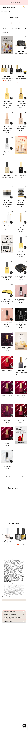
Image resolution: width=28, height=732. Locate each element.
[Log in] (24, 7)
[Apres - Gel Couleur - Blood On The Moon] (7, 387)
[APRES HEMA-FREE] (21, 435)
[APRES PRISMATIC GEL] (7, 45)
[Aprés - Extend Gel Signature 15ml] (21, 93)
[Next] (25, 534)
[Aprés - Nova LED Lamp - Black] (21, 268)
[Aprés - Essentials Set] (7, 68)
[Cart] (26, 7)
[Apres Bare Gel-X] (21, 341)
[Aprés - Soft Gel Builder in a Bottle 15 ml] (21, 242)
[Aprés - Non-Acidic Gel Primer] (7, 167)
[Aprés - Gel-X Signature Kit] (21, 43)
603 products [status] (5, 32)
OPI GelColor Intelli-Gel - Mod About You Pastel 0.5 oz (7, 541)
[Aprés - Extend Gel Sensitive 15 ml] (7, 118)
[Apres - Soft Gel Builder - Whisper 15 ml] (7, 456)
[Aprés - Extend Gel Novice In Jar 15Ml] (7, 192)
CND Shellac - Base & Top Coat (21, 542)
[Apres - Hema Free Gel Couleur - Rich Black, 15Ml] (21, 314)
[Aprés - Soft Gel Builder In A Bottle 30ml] (7, 268)
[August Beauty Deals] (21, 145)
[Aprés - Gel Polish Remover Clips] (21, 192)
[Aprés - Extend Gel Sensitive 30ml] (21, 118)
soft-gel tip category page (10, 580)
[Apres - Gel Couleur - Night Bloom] (7, 339)
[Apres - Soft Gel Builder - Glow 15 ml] (7, 314)
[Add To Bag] (25, 47)
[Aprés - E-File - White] (7, 217)
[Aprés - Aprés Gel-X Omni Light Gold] (21, 217)
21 (22, 476)
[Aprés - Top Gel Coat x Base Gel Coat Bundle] (21, 68)
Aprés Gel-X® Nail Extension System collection (14, 577)
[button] (1, 7)
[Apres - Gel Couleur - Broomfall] (7, 433)
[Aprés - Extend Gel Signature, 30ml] (7, 93)
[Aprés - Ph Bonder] (7, 143)
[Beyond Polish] (9, 7)
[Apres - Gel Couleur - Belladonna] (7, 410)
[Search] (20, 7)
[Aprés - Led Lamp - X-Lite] (7, 291)
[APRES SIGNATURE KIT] (7, 244)
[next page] (25, 477)
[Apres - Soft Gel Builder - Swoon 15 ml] (21, 291)
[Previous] (2, 534)
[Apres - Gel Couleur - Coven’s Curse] (7, 362)
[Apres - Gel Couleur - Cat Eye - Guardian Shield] (21, 362)
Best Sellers (14, 524)
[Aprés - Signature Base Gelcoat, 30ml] (21, 167)
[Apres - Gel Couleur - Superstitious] (21, 410)
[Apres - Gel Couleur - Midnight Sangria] (21, 387)
